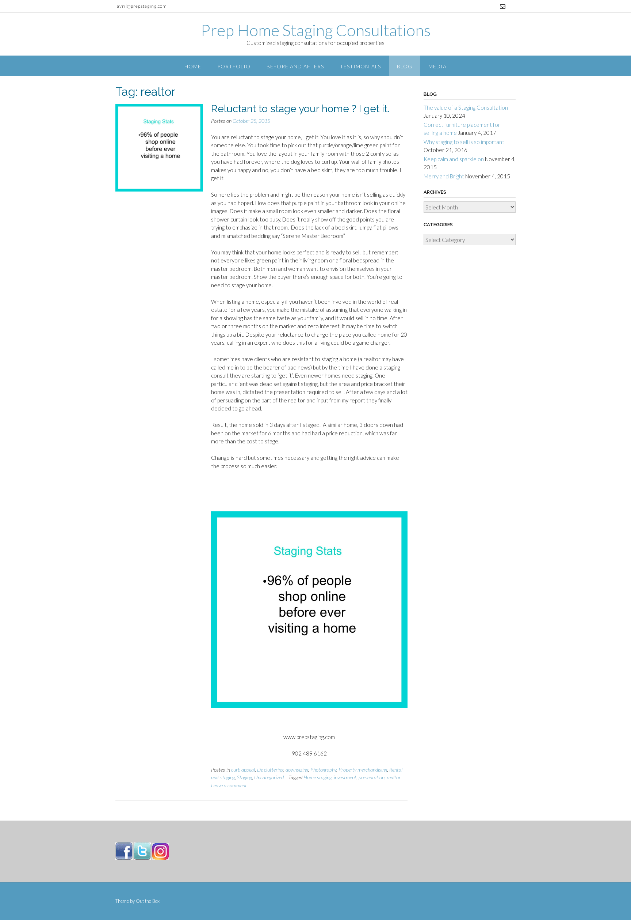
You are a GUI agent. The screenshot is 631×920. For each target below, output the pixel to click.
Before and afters (295, 66)
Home (192, 66)
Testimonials (360, 66)
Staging (244, 777)
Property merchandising (363, 769)
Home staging (317, 777)
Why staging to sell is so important (464, 142)
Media (437, 66)
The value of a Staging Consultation (466, 107)
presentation (372, 777)
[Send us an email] (502, 6)
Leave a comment (229, 785)
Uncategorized (269, 777)
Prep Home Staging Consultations (316, 30)
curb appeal (243, 769)
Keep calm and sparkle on (454, 159)
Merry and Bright (444, 176)
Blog (404, 66)
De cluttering (270, 769)
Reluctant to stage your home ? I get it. (300, 109)
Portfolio (234, 66)
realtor (394, 777)
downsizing (297, 769)
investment (345, 777)
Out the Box (148, 901)
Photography (323, 769)
